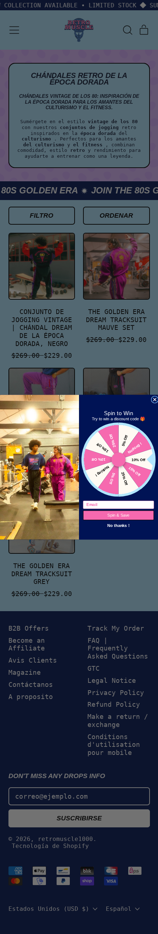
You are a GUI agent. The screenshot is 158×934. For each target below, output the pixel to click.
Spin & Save (118, 515)
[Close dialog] (154, 399)
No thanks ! (118, 525)
